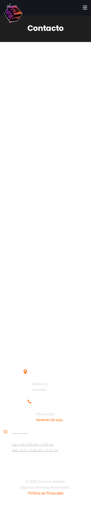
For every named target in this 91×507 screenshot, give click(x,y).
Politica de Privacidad (45, 493)
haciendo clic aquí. (50, 420)
